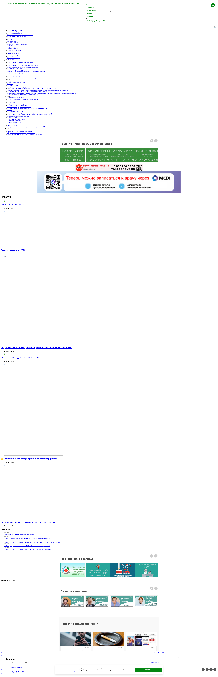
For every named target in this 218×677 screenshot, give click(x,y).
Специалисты (11, 81)
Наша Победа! (11, 102)
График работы (11, 41)
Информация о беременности (16, 119)
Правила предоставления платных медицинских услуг (23, 67)
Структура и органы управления (16, 36)
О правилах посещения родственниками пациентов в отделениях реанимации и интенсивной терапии (37, 113)
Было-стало (10, 59)
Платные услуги (12, 64)
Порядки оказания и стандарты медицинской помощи (23, 94)
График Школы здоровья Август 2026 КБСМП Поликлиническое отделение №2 (27, 538)
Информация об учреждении (15, 32)
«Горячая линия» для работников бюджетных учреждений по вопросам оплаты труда (32, 88)
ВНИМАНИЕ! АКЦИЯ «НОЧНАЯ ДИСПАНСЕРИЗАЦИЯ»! (29, 522)
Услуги (26, 652)
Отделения (10, 39)
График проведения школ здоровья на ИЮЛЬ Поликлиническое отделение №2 (27, 546)
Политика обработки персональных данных (20, 35)
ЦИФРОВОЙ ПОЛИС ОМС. (14, 205)
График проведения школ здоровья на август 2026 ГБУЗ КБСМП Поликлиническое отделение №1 (32, 542)
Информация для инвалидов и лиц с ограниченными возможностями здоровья (30, 114)
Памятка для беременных (14, 122)
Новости (10, 45)
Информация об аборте (14, 120)
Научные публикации (13, 58)
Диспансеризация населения (15, 70)
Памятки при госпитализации (16, 111)
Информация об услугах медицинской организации (22, 65)
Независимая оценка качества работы (18, 116)
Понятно (148, 670)
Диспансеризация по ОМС (13, 250)
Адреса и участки (12, 85)
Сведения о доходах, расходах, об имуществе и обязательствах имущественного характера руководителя (37, 90)
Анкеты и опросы (12, 117)
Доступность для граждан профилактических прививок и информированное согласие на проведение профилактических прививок (45, 100)
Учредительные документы (15, 33)
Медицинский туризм (13, 53)
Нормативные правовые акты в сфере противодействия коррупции (27, 91)
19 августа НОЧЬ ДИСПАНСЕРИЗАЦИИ (20, 358)
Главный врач (11, 38)
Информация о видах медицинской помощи (20, 62)
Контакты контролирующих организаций (19, 131)
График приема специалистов (16, 82)
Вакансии (10, 84)
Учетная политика (12, 48)
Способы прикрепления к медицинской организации (22, 99)
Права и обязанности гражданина (17, 105)
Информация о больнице (14, 30)
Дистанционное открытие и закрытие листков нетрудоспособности (27, 108)
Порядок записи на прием (15, 123)
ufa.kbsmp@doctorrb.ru (16, 667)
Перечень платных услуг (14, 68)
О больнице (16, 652)
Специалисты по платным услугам (17, 87)
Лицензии (10, 56)
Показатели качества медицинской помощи (20, 74)
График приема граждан (14, 42)
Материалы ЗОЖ (12, 125)
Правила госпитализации (14, 76)
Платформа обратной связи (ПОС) (17, 51)
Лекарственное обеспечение (15, 97)
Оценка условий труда (14, 50)
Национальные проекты (14, 55)
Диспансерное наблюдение (15, 73)
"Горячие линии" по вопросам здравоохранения (21, 133)
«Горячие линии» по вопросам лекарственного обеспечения (24, 134)
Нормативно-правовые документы (17, 104)
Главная (3, 652)
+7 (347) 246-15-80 (17, 672)
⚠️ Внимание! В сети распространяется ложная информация (29, 459)
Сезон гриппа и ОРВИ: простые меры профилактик (19, 534)
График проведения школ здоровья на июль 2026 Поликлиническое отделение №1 (28, 549)
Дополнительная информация (82, 671)
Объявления (11, 47)
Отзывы (9, 110)
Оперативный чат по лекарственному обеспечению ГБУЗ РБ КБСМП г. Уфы (36, 347)
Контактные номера (13, 130)
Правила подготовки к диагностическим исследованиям (23, 78)
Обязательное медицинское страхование (19, 107)
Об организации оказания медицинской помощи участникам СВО (26, 127)
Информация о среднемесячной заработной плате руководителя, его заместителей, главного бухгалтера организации (41, 93)
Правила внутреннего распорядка (17, 44)
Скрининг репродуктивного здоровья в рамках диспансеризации (26, 71)
